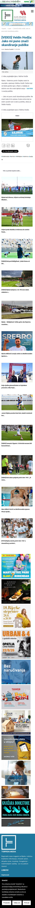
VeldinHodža (5, 156)
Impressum (5, 875)
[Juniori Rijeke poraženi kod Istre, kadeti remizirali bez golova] (17, 402)
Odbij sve (17, 903)
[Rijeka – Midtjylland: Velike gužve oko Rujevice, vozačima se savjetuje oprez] (17, 310)
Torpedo (3, 28)
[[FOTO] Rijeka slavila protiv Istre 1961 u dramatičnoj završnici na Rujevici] (17, 528)
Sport (9, 28)
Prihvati (26, 903)
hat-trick (12, 156)
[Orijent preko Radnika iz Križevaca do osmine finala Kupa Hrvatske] (17, 217)
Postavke (6, 903)
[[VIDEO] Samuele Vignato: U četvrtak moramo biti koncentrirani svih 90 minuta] (17, 432)
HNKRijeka (19, 156)
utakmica (26, 156)
